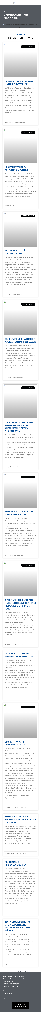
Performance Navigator (11, 984)
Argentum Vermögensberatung (13, 976)
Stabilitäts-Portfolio (9, 981)
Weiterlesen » (9, 116)
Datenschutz (7, 993)
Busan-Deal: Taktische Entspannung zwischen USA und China (20, 819)
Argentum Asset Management (13, 979)
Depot (5, 991)
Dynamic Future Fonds (11, 986)
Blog (4, 998)
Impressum (7, 996)
